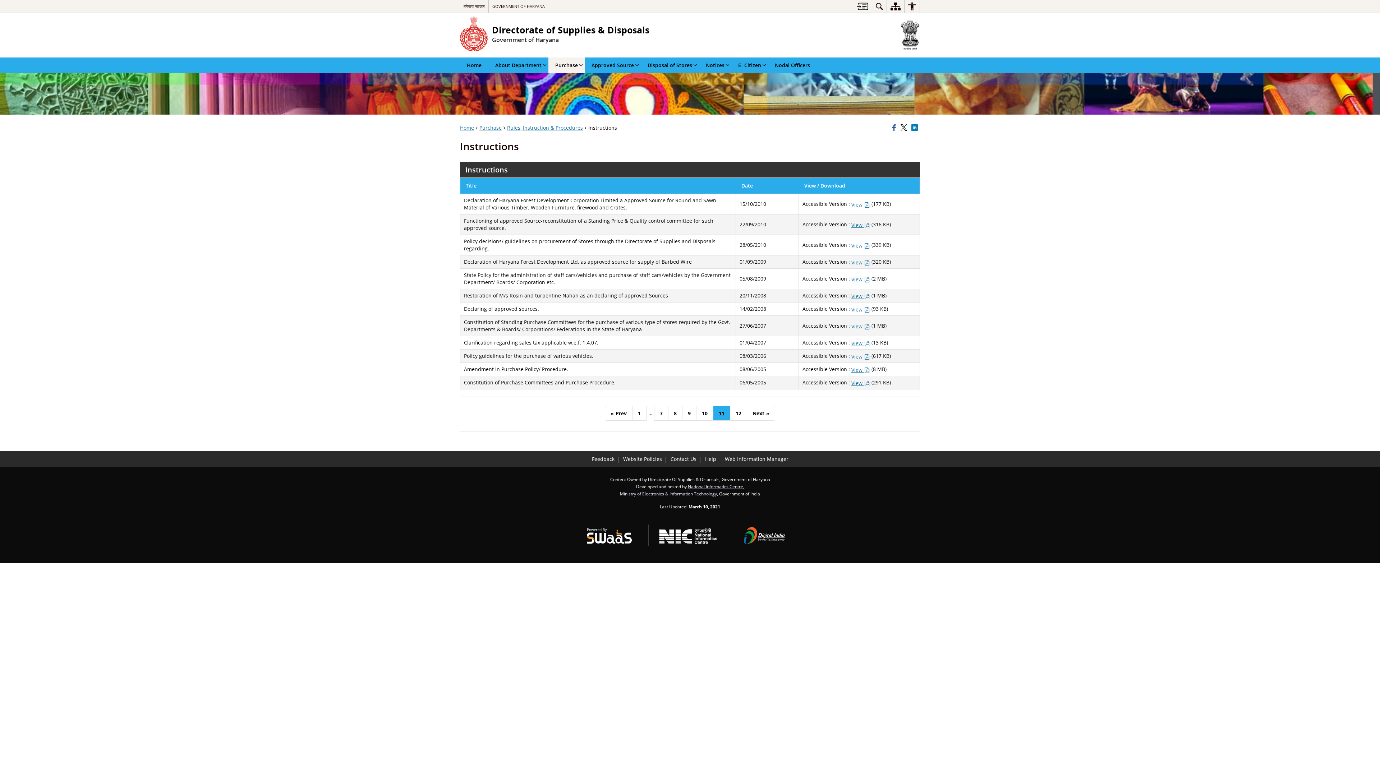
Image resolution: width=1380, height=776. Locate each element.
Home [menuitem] (474, 65)
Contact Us (683, 459)
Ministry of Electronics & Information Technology (668, 493)
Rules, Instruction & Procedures (545, 127)
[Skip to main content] (862, 6)
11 (721, 413)
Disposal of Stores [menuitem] (670, 65)
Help (710, 459)
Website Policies (642, 459)
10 (705, 413)
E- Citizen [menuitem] (749, 65)
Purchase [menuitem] (566, 65)
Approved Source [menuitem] (613, 65)
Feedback (603, 459)
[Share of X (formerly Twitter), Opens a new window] (905, 128)
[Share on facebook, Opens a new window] (895, 128)
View (857, 204)
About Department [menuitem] (518, 65)
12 (738, 413)
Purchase (490, 127)
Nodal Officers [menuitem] (792, 65)
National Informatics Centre (715, 486)
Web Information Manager (756, 459)
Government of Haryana (518, 6)
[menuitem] (879, 6)
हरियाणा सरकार (474, 6)
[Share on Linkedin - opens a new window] (915, 128)
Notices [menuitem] (715, 65)
